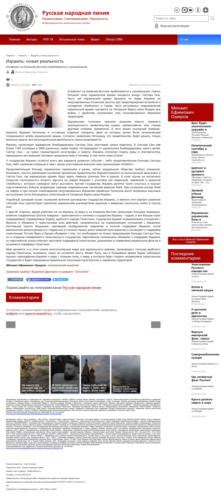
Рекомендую (17, 279)
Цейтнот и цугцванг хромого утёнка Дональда (198, 171)
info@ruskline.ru (34, 471)
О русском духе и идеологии (199, 313)
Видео (95, 39)
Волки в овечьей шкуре (202, 289)
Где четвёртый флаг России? (201, 378)
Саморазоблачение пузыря (205, 356)
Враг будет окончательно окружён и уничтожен (201, 126)
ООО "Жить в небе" (48, 489)
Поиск (212, 18)
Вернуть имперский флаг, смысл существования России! (202, 335)
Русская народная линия (82, 288)
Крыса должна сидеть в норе (201, 401)
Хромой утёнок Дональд (197, 194)
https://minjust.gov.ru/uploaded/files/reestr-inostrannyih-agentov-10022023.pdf (34, 448)
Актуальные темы (72, 39)
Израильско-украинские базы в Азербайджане (202, 216)
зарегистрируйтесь (38, 313)
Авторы (31, 39)
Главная (14, 39)
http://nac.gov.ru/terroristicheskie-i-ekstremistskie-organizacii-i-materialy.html (33, 414)
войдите (12, 313)
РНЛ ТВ (48, 39)
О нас (184, 39)
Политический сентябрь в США (201, 149)
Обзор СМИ (114, 39)
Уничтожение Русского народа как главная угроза (202, 268)
